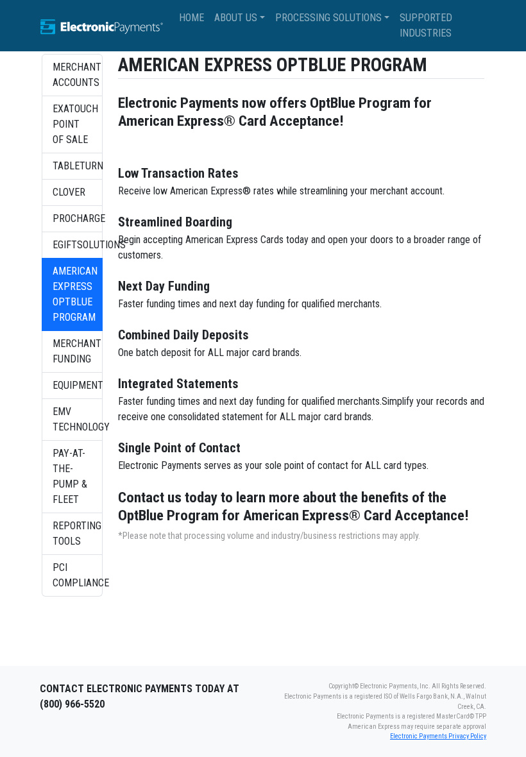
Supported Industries (426, 25)
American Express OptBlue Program (75, 294)
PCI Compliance (78, 575)
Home (191, 18)
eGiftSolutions (78, 245)
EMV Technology (78, 419)
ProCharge (78, 218)
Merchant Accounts (77, 75)
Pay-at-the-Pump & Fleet (70, 476)
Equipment (78, 385)
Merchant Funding (77, 351)
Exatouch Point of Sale (75, 124)
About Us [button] (235, 18)
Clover (69, 192)
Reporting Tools (77, 533)
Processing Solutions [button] (328, 18)
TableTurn (78, 166)
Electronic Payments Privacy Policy (438, 736)
